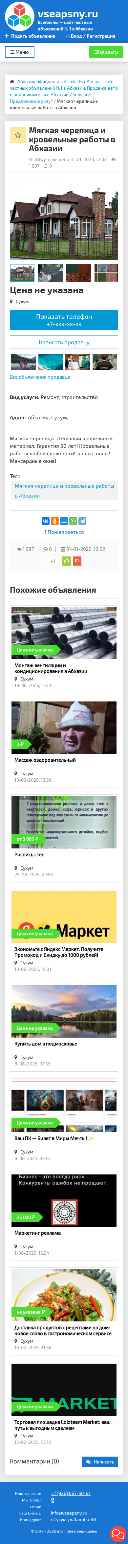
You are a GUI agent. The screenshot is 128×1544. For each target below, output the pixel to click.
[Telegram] (82, 521)
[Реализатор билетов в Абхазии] (50, 361)
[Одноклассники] (55, 521)
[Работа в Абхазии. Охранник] (105, 361)
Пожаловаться (65, 532)
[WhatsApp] (73, 521)
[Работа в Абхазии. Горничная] (77, 361)
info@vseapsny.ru (69, 1513)
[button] (112, 185)
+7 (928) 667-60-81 (71, 1493)
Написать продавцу (64, 342)
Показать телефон (64, 319)
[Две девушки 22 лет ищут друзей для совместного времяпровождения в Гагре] (23, 361)
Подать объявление (32, 36)
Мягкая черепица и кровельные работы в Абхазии (64, 490)
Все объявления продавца (40, 377)
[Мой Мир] (64, 521)
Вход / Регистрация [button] (92, 36)
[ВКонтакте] (46, 521)
